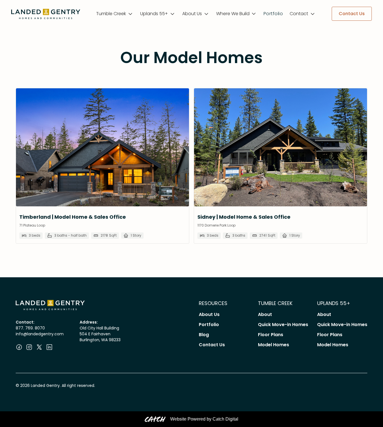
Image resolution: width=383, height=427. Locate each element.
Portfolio (273, 13)
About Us (209, 314)
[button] (115, 13)
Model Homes (273, 344)
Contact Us (212, 344)
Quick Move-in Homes (283, 324)
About (265, 314)
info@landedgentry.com (40, 334)
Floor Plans (270, 334)
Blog (204, 334)
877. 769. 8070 (30, 328)
